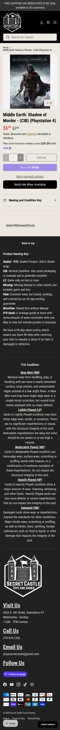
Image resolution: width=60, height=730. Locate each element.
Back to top (28, 243)
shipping (31, 134)
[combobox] (30, 37)
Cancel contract (47, 724)
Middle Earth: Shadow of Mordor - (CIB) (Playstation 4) (27, 50)
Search (6, 718)
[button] (48, 22)
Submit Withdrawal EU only (20, 225)
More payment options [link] (30, 176)
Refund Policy (34, 718)
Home (5, 47)
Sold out (41, 157)
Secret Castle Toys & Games (22, 713)
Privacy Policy (18, 718)
